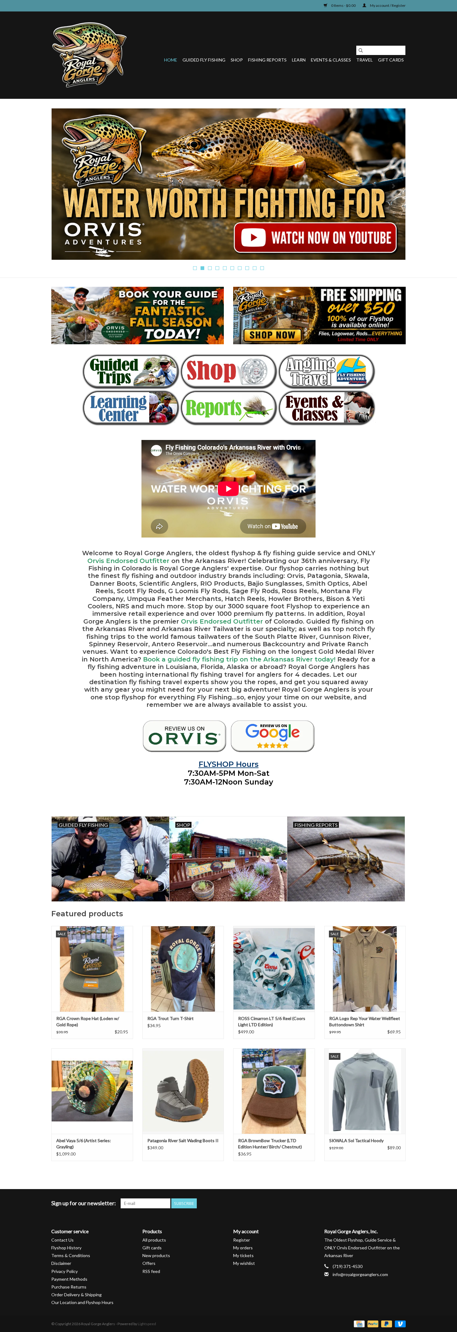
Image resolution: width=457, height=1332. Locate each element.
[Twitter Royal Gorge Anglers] (368, 1203)
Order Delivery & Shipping (76, 1294)
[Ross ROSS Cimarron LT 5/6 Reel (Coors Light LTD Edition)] (274, 968)
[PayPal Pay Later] (386, 1323)
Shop (237, 59)
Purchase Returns (68, 1286)
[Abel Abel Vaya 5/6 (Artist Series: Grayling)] (92, 1091)
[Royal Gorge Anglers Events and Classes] (327, 408)
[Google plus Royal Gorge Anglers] (379, 1203)
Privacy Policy (64, 1271)
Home (170, 59)
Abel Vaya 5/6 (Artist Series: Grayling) (83, 1143)
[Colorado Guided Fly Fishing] (131, 372)
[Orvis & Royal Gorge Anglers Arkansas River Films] (228, 183)
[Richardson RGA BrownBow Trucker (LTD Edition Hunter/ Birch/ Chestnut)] (274, 1091)
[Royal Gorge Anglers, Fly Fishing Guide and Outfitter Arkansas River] (185, 736)
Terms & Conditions (70, 1255)
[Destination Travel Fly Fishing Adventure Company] (327, 372)
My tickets (243, 1255)
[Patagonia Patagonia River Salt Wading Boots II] (183, 1091)
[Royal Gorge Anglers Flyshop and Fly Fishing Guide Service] (89, 55)
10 (262, 268)
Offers (148, 1263)
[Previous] (63, 186)
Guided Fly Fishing (203, 59)
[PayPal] (372, 1323)
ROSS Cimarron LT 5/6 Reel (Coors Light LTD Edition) (271, 1021)
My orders (243, 1247)
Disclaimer (61, 1263)
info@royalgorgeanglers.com (360, 1274)
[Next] (393, 186)
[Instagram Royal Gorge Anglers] (401, 1203)
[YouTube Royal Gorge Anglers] (390, 1203)
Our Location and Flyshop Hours (82, 1302)
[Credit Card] (358, 1323)
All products (154, 1240)
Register (241, 1240)
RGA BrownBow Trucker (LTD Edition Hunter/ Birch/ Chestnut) (270, 1143)
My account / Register (387, 5)
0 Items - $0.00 (343, 5)
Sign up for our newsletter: (83, 1203)
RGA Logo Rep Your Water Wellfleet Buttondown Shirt (364, 1021)
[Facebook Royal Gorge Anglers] (357, 1203)
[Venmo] (399, 1323)
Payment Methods (69, 1279)
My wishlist (244, 1263)
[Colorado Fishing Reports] (229, 408)
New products (156, 1255)
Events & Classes (331, 59)
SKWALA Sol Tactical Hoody (356, 1140)
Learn (299, 59)
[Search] (360, 50)
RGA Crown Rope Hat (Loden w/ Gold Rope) (87, 1021)
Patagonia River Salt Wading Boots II (183, 1140)
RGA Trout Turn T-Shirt (170, 1018)
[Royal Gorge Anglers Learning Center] (131, 408)
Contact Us (62, 1240)
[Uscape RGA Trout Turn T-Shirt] (183, 968)
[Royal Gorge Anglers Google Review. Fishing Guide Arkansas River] (272, 736)
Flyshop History (66, 1247)
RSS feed (151, 1271)
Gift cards (391, 59)
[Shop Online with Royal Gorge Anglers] (229, 372)
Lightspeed (147, 1323)
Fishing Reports (267, 59)
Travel (364, 59)
